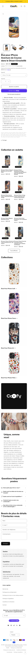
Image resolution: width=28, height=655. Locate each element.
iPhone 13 (23, 133)
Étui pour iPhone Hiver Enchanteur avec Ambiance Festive (20, 219)
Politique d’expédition (18, 652)
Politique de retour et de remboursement (13, 595)
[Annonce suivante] (25, 1)
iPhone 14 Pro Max (6, 135)
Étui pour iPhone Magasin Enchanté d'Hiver (7, 219)
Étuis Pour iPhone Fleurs (8, 318)
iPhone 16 (4, 136)
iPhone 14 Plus (21, 134)
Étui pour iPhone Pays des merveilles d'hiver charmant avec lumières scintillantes (20, 243)
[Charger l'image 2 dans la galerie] (14, 47)
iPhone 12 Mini (9, 133)
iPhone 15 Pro (19, 135)
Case (11, 132)
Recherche (5, 589)
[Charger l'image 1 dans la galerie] (6, 47)
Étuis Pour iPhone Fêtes (8, 377)
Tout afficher (14, 250)
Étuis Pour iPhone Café (8, 288)
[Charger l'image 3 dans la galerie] (21, 47)
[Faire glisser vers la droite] (26, 48)
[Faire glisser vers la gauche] (1, 48)
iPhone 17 (22, 136)
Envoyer (5, 543)
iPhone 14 (17, 134)
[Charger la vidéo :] (14, 396)
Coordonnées (9, 652)
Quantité (3, 78)
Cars (9, 132)
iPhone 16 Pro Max (18, 136)
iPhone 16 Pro (13, 136)
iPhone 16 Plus (8, 136)
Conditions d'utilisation (8, 601)
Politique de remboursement (9, 649)
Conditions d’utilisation (21, 649)
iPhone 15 (10, 135)
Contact (5, 605)
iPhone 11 (17, 132)
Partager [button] (4, 140)
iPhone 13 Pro (8, 134)
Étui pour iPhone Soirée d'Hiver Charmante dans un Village (7, 196)
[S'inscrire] (23, 615)
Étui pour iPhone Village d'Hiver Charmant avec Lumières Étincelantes (19, 196)
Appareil (3, 72)
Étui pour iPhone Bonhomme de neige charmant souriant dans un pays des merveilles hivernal (20, 172)
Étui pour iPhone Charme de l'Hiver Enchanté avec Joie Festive (7, 242)
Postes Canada (19, 65)
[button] (2, 6)
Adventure (6, 132)
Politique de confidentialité (9, 592)
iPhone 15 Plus (15, 135)
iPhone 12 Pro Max (19, 133)
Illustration (14, 132)
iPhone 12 (5, 133)
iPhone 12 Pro (14, 133)
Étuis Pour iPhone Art (7, 348)
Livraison (3, 65)
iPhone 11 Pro (21, 132)
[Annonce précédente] (2, 1)
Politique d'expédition (8, 598)
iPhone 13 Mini (3, 134)
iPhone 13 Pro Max (13, 134)
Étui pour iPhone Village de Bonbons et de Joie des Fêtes (7, 171)
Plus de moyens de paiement (14, 94)
